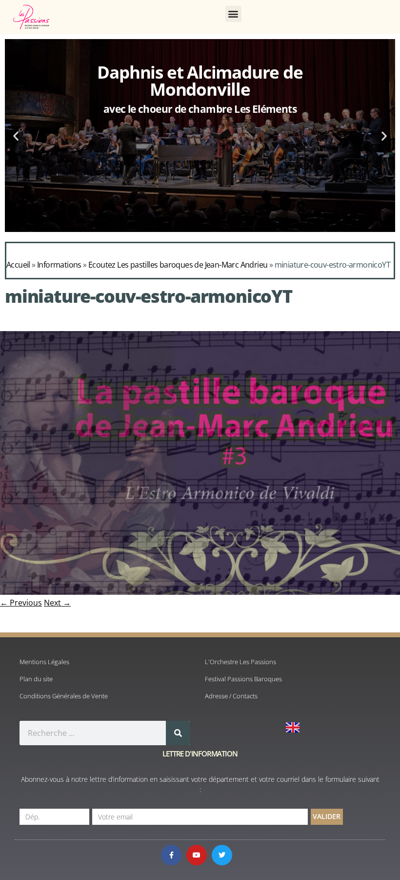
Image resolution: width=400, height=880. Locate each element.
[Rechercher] (178, 733)
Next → (57, 602)
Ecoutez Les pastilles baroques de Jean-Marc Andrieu (177, 264)
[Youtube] (196, 855)
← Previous (21, 602)
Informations (59, 264)
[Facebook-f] (171, 855)
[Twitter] (222, 855)
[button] (233, 14)
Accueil (18, 264)
